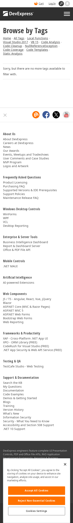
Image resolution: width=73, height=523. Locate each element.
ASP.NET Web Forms (16, 314)
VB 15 (34, 42)
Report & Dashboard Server (21, 246)
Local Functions (37, 38)
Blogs (7, 402)
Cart (41, 3)
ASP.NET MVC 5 (13, 310)
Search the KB (12, 383)
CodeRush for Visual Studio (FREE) (26, 346)
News (7, 147)
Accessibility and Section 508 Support (28, 425)
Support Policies (14, 194)
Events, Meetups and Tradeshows (26, 154)
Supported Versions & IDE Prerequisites (30, 190)
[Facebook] (46, 114)
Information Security (17, 417)
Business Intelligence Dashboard (25, 242)
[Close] (65, 464)
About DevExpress (15, 139)
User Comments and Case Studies (26, 158)
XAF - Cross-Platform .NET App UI (25, 338)
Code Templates (37, 50)
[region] (36, 490)
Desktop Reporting (15, 226)
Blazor (7, 303)
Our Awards (11, 151)
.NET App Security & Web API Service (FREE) (32, 350)
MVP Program (12, 162)
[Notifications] (67, 3)
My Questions (12, 386)
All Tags (19, 38)
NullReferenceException (41, 46)
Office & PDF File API (16, 250)
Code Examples (13, 394)
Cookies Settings (36, 510)
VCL (5, 222)
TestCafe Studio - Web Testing (23, 366)
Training (8, 406)
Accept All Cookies (36, 490)
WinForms (10, 214)
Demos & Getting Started (20, 398)
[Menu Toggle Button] (67, 14)
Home (7, 38)
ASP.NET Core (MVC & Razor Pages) (26, 307)
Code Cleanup (12, 46)
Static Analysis (13, 53)
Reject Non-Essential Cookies (36, 500)
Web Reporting (13, 322)
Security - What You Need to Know (26, 421)
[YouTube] (66, 114)
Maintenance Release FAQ (21, 198)
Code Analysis (50, 42)
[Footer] (5, 115)
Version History (13, 410)
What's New (11, 413)
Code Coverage (13, 50)
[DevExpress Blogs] (36, 114)
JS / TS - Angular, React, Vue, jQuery (27, 299)
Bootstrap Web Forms (17, 318)
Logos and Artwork (15, 166)
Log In (52, 3)
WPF (6, 218)
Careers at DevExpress (18, 143)
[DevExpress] (18, 14)
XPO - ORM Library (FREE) (20, 342)
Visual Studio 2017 (15, 42)
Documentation (13, 390)
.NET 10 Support (14, 429)
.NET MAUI (10, 266)
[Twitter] (56, 114)
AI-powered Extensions (18, 282)
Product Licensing (15, 182)
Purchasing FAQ (14, 186)
